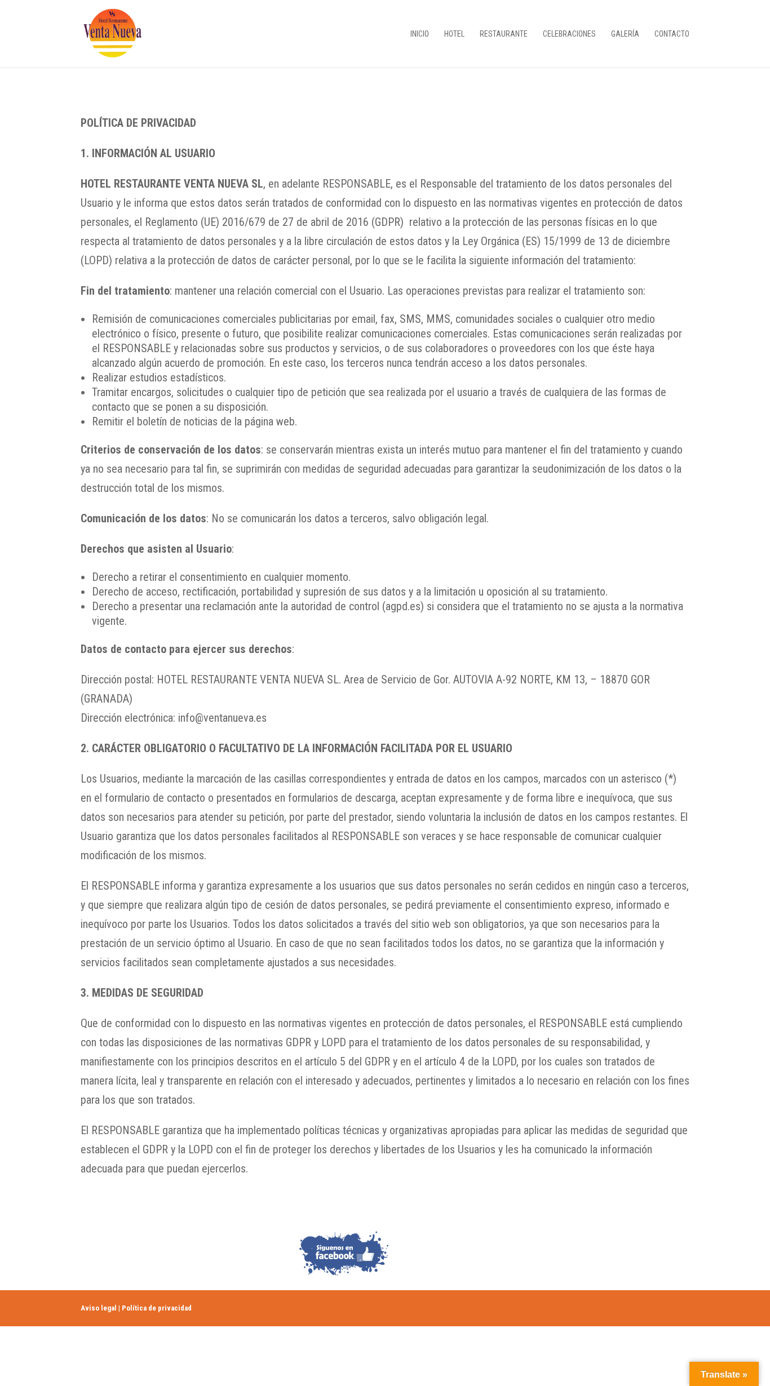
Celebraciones (569, 34)
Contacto (671, 34)
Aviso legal (99, 1308)
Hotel (454, 34)
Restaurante (504, 34)
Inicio (419, 34)
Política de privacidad (157, 1308)
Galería (625, 34)
